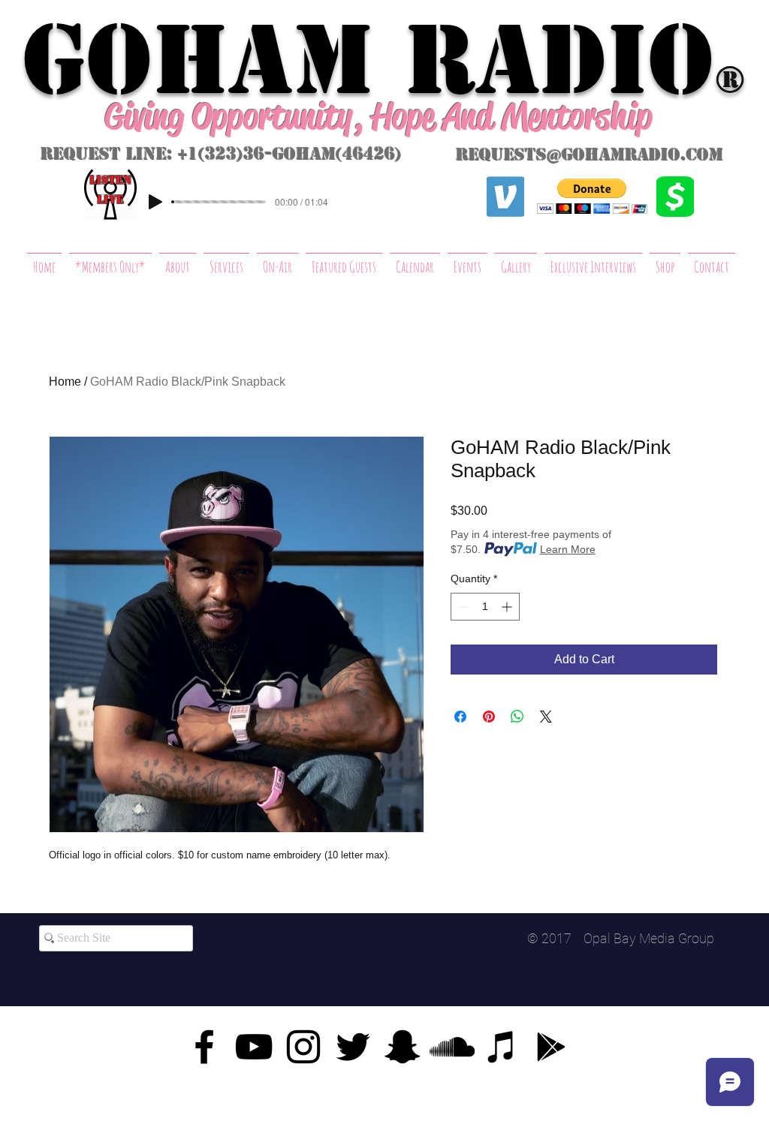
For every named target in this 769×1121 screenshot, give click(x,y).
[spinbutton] (485, 607)
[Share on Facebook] (460, 717)
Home (65, 381)
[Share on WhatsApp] (517, 717)
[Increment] (508, 607)
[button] (592, 196)
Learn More (568, 549)
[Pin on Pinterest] (489, 717)
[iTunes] (501, 1046)
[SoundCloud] (452, 1046)
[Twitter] (352, 1046)
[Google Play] (551, 1046)
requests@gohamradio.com (589, 155)
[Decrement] (462, 607)
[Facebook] (204, 1046)
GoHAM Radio (368, 60)
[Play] (155, 201)
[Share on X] (546, 717)
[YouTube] (253, 1046)
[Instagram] (303, 1046)
